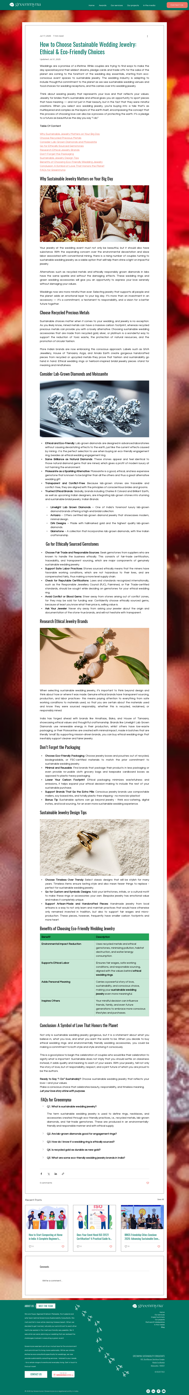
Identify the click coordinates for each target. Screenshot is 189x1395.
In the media (159, 1325)
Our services (160, 1315)
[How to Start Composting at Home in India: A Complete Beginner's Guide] (46, 1217)
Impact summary (158, 1317)
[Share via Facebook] (41, 1173)
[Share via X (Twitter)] (48, 1173)
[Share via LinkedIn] (55, 1173)
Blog (163, 1327)
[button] (94, 1106)
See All (160, 1199)
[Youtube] (164, 1391)
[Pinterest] (158, 1391)
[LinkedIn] (153, 1391)
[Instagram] (148, 1391)
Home (162, 1312)
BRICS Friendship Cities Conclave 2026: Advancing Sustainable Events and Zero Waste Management (142, 1237)
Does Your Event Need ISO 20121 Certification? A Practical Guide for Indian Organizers (94, 1237)
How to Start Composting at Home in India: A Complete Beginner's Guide (45, 1237)
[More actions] (147, 36)
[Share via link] (63, 1173)
